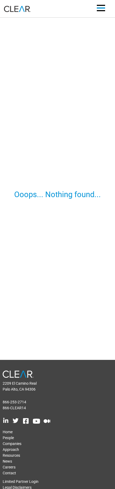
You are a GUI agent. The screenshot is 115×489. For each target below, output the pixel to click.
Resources (11, 455)
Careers (9, 467)
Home (8, 432)
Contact (9, 473)
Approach (11, 449)
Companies (12, 444)
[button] (101, 9)
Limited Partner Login (21, 481)
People (8, 438)
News (7, 461)
